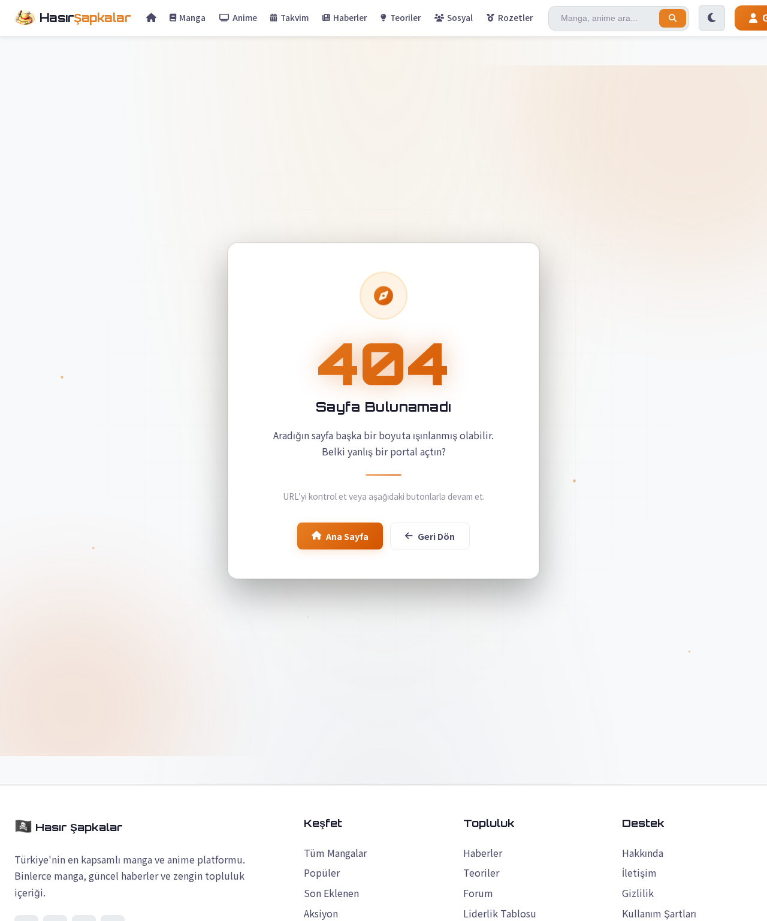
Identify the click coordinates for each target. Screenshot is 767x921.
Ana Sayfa (347, 536)
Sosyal (460, 17)
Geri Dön (436, 536)
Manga (192, 17)
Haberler (350, 17)
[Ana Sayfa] (151, 18)
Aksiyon (321, 913)
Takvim (294, 17)
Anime (244, 17)
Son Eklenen (331, 893)
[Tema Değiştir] (712, 18)
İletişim (639, 872)
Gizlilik (638, 893)
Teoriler (405, 17)
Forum (478, 893)
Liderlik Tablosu (499, 913)
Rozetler (515, 17)
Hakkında (642, 852)
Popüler (322, 872)
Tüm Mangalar (335, 852)
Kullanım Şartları (659, 913)
